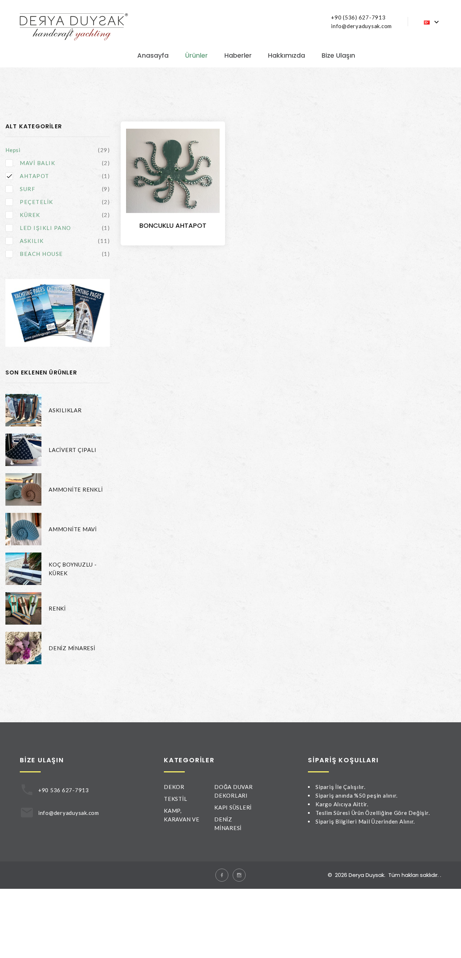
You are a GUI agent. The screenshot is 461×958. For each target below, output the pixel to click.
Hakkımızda (286, 55)
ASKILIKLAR (65, 410)
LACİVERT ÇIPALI (72, 450)
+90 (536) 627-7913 (358, 17)
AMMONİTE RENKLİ (76, 489)
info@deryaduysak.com (361, 26)
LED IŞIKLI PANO (45, 228)
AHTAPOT (34, 176)
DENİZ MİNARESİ (72, 648)
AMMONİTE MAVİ (73, 529)
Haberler (238, 55)
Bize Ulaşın (338, 55)
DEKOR (174, 787)
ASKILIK (32, 241)
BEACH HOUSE (41, 253)
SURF (27, 189)
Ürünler (196, 55)
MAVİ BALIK (37, 163)
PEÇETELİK (36, 202)
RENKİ (57, 608)
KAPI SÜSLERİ (233, 807)
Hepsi (13, 150)
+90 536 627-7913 (63, 790)
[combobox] (432, 22)
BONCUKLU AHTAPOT (172, 225)
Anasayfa (153, 55)
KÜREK (30, 215)
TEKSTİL (175, 798)
